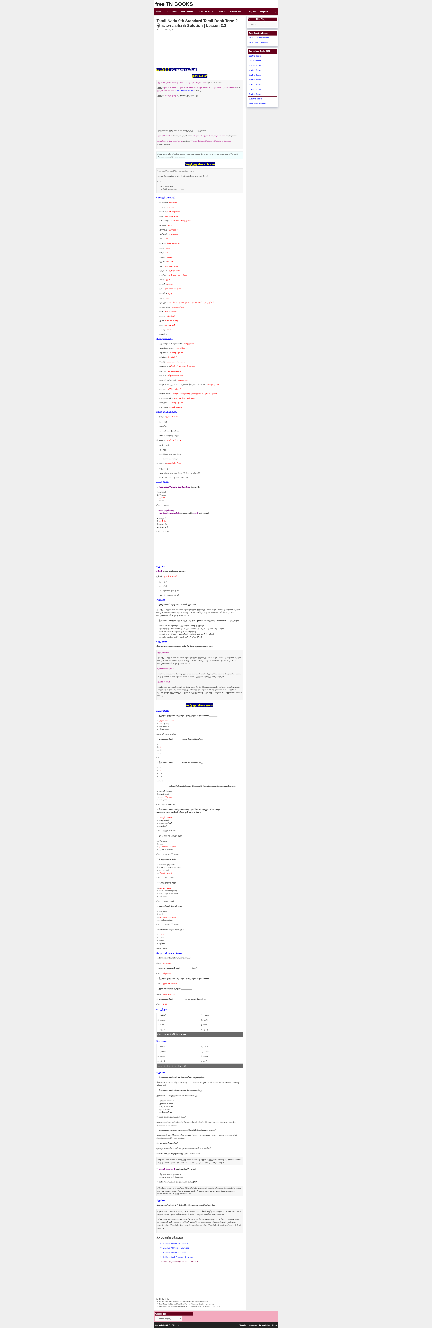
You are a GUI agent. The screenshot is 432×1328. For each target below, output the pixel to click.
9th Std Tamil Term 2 (202, 1301)
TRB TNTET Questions (258, 43)
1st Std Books (255, 56)
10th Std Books (255, 99)
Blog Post (264, 12)
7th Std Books (255, 85)
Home (158, 12)
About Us (242, 1325)
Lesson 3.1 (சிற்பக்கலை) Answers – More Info (179, 1262)
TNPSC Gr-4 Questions (259, 38)
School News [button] (235, 12)
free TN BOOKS (174, 4)
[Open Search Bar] (275, 11)
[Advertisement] (200, 49)
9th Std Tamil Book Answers (169, 1301)
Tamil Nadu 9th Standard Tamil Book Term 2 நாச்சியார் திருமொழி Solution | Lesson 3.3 (189, 1306)
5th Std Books (255, 75)
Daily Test (252, 12)
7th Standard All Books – (174, 1252)
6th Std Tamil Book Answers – (176, 1257)
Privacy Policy (264, 1325)
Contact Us (253, 1325)
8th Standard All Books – (174, 1248)
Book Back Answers (257, 104)
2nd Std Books (255, 61)
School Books (171, 12)
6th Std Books (255, 80)
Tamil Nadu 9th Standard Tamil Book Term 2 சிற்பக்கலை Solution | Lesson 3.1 (186, 1304)
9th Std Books (164, 1299)
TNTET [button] (220, 12)
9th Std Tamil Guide (187, 1301)
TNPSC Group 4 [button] (204, 12)
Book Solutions (187, 12)
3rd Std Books (255, 65)
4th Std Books (255, 70)
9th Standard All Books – (174, 1243)
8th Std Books (255, 89)
